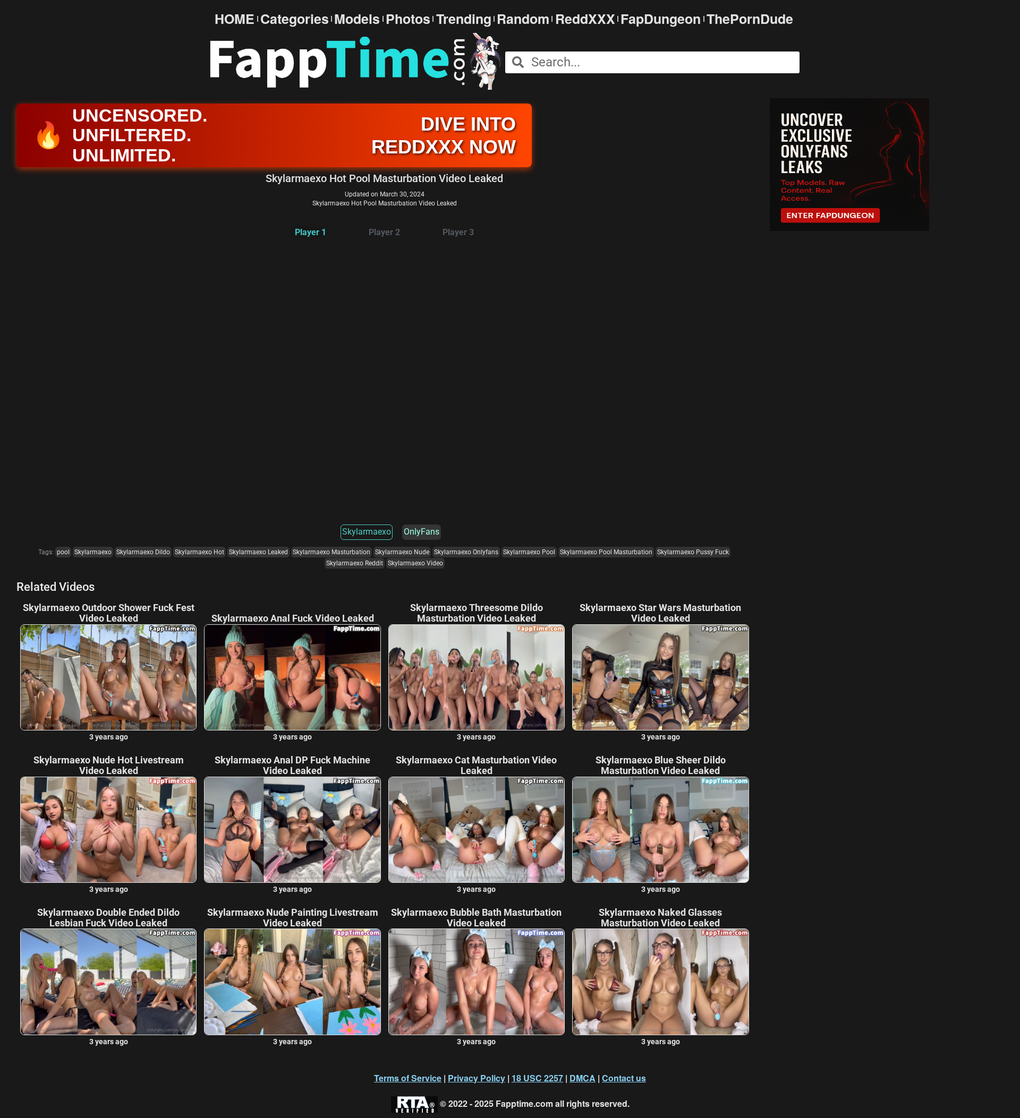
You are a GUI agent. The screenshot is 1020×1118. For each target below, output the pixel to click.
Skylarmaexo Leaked (258, 552)
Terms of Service (407, 1078)
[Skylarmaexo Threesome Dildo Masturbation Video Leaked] (476, 677)
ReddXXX (585, 19)
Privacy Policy (476, 1078)
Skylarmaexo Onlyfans (466, 552)
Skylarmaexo (366, 532)
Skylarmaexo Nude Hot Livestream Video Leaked (108, 765)
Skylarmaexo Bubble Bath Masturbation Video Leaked (476, 917)
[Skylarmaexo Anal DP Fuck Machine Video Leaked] (292, 830)
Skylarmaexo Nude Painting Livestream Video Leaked (292, 917)
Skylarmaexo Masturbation (331, 552)
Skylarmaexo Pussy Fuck (693, 552)
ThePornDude (750, 19)
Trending (463, 19)
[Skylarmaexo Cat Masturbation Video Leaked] (476, 830)
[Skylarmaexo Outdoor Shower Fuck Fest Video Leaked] (108, 677)
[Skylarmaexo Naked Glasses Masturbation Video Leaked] (660, 981)
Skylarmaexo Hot (199, 552)
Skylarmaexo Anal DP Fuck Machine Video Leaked (292, 765)
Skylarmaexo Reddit (354, 563)
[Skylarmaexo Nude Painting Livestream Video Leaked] (292, 981)
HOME (234, 19)
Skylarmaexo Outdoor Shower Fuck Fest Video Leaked (108, 613)
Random (523, 19)
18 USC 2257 (537, 1078)
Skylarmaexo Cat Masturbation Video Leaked (476, 765)
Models (357, 19)
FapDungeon (660, 19)
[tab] (310, 233)
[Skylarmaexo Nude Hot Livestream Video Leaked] (108, 830)
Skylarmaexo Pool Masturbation (606, 552)
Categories (294, 19)
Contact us (624, 1078)
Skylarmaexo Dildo (143, 552)
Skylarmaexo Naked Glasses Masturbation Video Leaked (660, 917)
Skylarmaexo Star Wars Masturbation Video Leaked (660, 613)
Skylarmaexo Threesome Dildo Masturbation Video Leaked (476, 613)
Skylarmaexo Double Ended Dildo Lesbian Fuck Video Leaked (108, 917)
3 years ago (108, 737)
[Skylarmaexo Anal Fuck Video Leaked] (292, 677)
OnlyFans (421, 532)
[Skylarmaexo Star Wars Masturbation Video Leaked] (660, 677)
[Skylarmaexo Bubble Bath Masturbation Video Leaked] (476, 981)
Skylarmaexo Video (415, 563)
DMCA (583, 1078)
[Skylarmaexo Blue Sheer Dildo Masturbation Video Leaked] (660, 830)
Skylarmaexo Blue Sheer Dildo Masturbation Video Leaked (661, 765)
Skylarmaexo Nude (402, 552)
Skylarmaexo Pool (529, 552)
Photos (408, 19)
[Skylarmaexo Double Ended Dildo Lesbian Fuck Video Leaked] (108, 981)
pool (63, 552)
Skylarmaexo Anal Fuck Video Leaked (292, 618)
